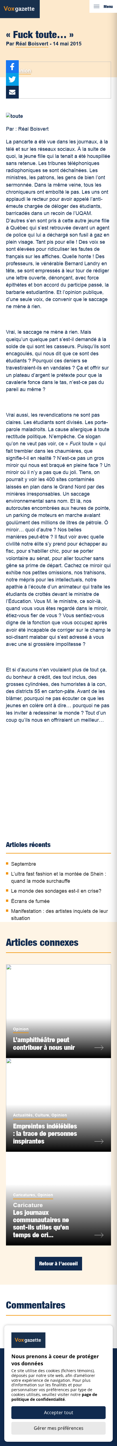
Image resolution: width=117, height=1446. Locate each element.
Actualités (23, 1115)
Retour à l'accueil (58, 1263)
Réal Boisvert (32, 44)
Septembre (23, 864)
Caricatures (24, 1195)
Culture (42, 1115)
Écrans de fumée (30, 901)
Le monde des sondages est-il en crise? (56, 891)
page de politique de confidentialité (54, 1397)
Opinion (21, 71)
